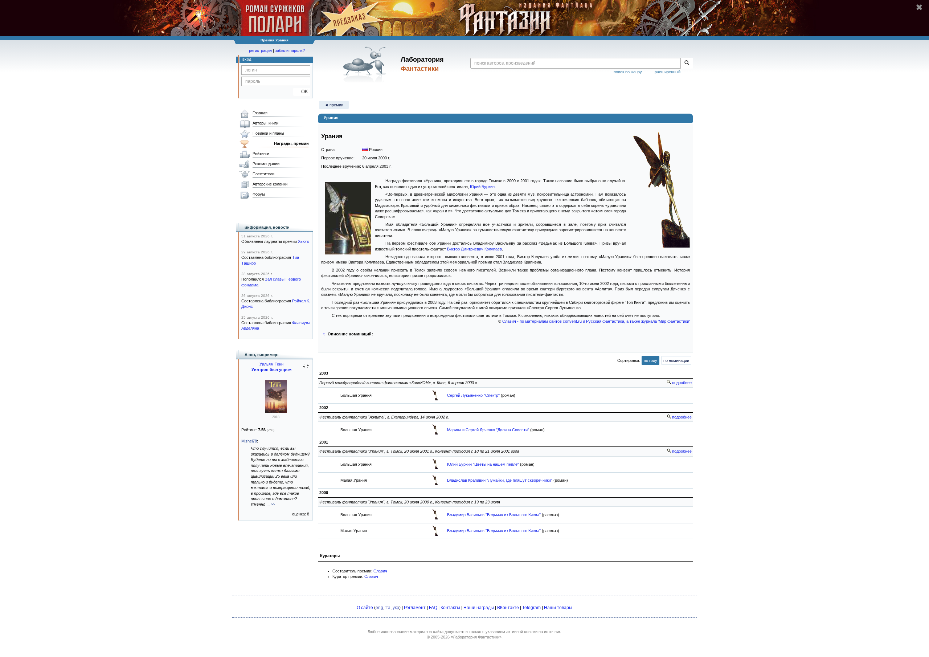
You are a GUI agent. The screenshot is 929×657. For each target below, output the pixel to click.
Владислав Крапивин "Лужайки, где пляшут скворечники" (499, 480)
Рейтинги (261, 153)
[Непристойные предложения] (276, 411)
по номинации (676, 360)
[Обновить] (306, 369)
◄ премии (333, 105)
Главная (260, 113)
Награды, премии (291, 143)
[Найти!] (686, 63)
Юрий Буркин (482, 186)
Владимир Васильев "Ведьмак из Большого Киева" (494, 515)
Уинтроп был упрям (271, 369)
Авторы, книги (265, 123)
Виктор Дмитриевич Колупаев (474, 249)
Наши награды (478, 607)
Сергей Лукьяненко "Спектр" (473, 395)
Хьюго (303, 241)
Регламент (415, 607)
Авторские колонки (270, 184)
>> (273, 504)
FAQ (433, 607)
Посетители (263, 174)
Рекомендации (266, 164)
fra (387, 607)
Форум (259, 194)
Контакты (450, 607)
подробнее (681, 382)
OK (301, 91)
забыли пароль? (290, 50)
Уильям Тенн (271, 364)
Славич (380, 571)
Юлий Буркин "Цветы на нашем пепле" (483, 464)
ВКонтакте (508, 607)
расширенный (667, 72)
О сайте (365, 607)
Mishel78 (249, 441)
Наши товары (558, 607)
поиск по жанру (628, 72)
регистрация (260, 50)
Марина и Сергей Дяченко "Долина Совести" (488, 430)
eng (379, 607)
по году (650, 360)
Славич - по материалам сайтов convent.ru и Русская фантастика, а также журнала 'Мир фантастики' (596, 321)
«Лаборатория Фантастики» (476, 637)
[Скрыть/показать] (324, 334)
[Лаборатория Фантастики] (366, 64)
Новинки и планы (268, 133)
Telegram (531, 607)
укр (396, 607)
